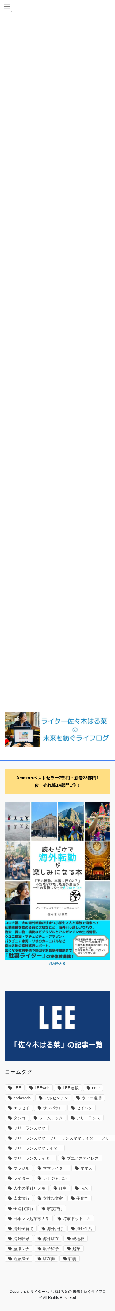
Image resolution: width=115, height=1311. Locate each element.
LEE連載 (71, 1088)
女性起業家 (53, 1198)
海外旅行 (55, 1228)
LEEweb (42, 1088)
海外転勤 (21, 1238)
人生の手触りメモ (29, 1188)
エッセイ (21, 1108)
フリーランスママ (29, 1128)
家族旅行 (55, 1208)
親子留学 (51, 1248)
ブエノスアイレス (83, 1158)
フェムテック (51, 1118)
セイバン (84, 1108)
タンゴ (19, 1118)
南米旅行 (21, 1198)
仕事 (63, 1188)
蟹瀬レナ (21, 1248)
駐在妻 (49, 1258)
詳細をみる (57, 963)
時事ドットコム (77, 1218)
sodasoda (22, 1098)
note (96, 1088)
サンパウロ (53, 1108)
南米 (84, 1188)
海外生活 (84, 1228)
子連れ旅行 (23, 1208)
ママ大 (86, 1168)
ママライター (55, 1168)
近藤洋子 (21, 1258)
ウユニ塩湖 (92, 1098)
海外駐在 (51, 1238)
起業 (76, 1248)
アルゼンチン (56, 1098)
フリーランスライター (33, 1158)
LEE (17, 1088)
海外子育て (23, 1228)
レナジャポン (55, 1178)
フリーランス (88, 1118)
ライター (21, 1178)
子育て (82, 1198)
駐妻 (72, 1258)
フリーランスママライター (37, 1148)
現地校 (78, 1238)
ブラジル (21, 1168)
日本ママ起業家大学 (31, 1218)
